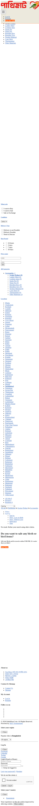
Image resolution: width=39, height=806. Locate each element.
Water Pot (8, 31)
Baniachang (9, 450)
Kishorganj (9, 375)
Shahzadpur (9, 369)
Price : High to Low (16, 519)
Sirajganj (8, 361)
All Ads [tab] (8, 498)
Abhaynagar (9, 495)
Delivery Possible (10, 232)
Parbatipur (8, 427)
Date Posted (4, 238)
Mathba (7, 472)
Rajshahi (8, 307)
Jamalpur (8, 347)
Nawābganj (9, 355)
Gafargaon (8, 460)
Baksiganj (8, 485)
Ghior (7, 479)
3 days (10, 245)
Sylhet (7, 326)
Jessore (7, 322)
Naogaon (8, 340)
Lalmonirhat (9, 396)
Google (3, 757)
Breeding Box (10, 33)
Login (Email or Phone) (9, 759)
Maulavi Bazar (10, 404)
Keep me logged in (9, 768)
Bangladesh (10, 798)
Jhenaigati (8, 353)
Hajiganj (8, 431)
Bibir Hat (8, 377)
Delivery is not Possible (12, 230)
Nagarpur (8, 324)
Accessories (34, 508)
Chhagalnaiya (10, 446)
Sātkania (8, 413)
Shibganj (8, 311)
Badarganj (8, 462)
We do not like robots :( (9, 775)
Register (8, 19)
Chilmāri (8, 419)
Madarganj (9, 483)
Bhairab (8, 367)
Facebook (4, 751)
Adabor (7, 429)
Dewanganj (9, 491)
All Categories (5, 269)
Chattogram (9, 305)
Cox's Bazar (9, 320)
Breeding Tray (10, 35)
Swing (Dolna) (10, 24)
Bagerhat (8, 318)
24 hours (11, 243)
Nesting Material (11, 37)
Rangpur (8, 314)
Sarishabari (9, 386)
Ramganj (8, 408)
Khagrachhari (10, 417)
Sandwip (8, 411)
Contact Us (9, 688)
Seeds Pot (8, 29)
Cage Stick (9, 39)
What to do (4, 204)
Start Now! (4, 547)
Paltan (7, 344)
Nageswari (9, 421)
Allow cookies (18, 804)
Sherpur (8, 365)
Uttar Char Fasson (11, 425)
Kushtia (8, 357)
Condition (4, 217)
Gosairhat (8, 394)
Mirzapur (8, 435)
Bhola (7, 371)
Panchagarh (9, 423)
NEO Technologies (16, 723)
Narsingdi (8, 316)
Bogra (7, 332)
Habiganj (8, 378)
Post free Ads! (10, 21)
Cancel (4, 786)
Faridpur (8, 363)
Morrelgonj (9, 468)
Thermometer (9, 41)
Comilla (8, 309)
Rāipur (7, 398)
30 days (10, 249)
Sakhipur (8, 437)
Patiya (7, 415)
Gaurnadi (8, 441)
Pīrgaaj (7, 456)
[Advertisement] (19, 65)
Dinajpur (8, 334)
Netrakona (8, 388)
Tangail (7, 346)
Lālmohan (8, 433)
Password (4, 763)
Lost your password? (8, 771)
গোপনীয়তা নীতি (9, 680)
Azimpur (8, 373)
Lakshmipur (9, 402)
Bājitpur (8, 458)
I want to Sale (8, 211)
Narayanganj (9, 330)
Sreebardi (8, 487)
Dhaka (7, 303)
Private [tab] (8, 500)
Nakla (7, 349)
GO (3, 265)
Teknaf (7, 439)
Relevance (13, 521)
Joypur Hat (9, 390)
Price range (4, 254)
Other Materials (10, 43)
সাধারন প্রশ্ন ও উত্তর (11, 674)
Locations (4, 299)
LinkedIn (4, 753)
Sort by (12, 516)
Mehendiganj (9, 444)
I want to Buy (8, 208)
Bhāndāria (8, 470)
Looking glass (10, 28)
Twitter (3, 755)
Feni (6, 380)
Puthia (7, 351)
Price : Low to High (16, 518)
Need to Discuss (9, 234)
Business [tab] (9, 502)
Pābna (7, 342)
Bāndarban (9, 464)
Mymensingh (9, 328)
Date (11, 523)
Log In (7, 17)
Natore (7, 313)
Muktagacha (9, 477)
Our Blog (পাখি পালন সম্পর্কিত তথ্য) (16, 672)
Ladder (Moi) (9, 26)
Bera (6, 442)
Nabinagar (8, 466)
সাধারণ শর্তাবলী (9, 678)
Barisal (7, 336)
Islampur (8, 493)
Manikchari (9, 475)
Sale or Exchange (10, 213)
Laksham (8, 382)
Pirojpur (8, 409)
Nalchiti (8, 448)
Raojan (7, 473)
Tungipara (8, 400)
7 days (10, 247)
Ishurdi (7, 384)
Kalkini (7, 406)
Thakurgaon (9, 392)
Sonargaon (9, 359)
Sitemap (8, 690)
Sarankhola (9, 452)
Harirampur (9, 481)
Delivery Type (5, 226)
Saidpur (8, 338)
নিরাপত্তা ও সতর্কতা (10, 676)
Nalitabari (8, 489)
